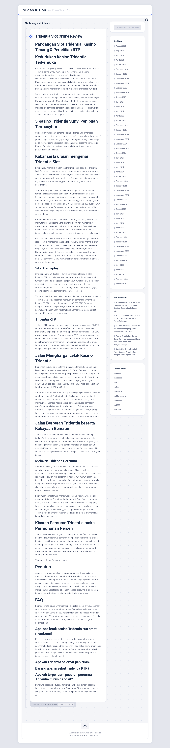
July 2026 (120, 51)
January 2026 (121, 74)
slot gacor (118, 373)
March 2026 (121, 65)
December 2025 (122, 79)
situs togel (118, 391)
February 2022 (122, 279)
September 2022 (122, 260)
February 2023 (122, 237)
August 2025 (121, 97)
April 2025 (120, 116)
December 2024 (122, 135)
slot (115, 382)
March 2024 (121, 177)
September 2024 (122, 149)
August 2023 (121, 209)
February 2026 (122, 69)
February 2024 (122, 181)
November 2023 (122, 195)
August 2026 (121, 46)
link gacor (118, 378)
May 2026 (120, 55)
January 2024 (121, 186)
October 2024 (121, 144)
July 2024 (120, 158)
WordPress (84, 735)
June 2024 (120, 163)
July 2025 (120, 102)
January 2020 (121, 284)
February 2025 (122, 125)
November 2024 (122, 139)
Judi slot (117, 410)
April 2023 (120, 228)
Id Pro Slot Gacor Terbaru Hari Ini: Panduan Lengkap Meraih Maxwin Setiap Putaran (127, 328)
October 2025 (121, 88)
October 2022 (121, 256)
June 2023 (120, 218)
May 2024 (120, 167)
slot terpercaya (120, 396)
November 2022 (122, 251)
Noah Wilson (52, 704)
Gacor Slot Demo (66, 704)
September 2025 (122, 93)
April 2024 (120, 172)
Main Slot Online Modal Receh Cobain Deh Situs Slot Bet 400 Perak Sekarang (127, 318)
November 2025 (122, 83)
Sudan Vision (34, 10)
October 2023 (121, 200)
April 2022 (120, 270)
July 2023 (120, 214)
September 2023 (122, 205)
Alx (98, 735)
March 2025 (121, 121)
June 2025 (120, 107)
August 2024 (121, 153)
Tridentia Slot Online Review (58, 36)
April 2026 (120, 60)
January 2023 (121, 242)
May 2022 (120, 265)
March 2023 (121, 233)
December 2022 (122, 246)
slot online (118, 400)
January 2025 (121, 130)
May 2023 (120, 223)
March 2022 (121, 274)
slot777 (117, 405)
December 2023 (122, 190)
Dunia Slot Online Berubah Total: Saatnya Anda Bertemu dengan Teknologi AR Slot (126, 352)
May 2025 (120, 111)
